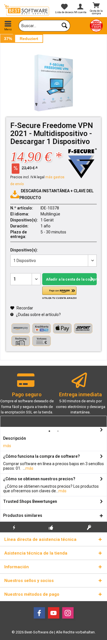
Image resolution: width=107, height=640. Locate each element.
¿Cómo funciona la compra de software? (41, 456)
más (7, 445)
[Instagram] (68, 613)
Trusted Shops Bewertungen (30, 501)
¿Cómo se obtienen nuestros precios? (39, 479)
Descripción (14, 438)
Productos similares (22, 515)
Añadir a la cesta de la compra (71, 279)
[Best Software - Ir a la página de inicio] (26, 10)
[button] (59, 293)
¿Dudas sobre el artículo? (38, 314)
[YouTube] (53, 613)
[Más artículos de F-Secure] (82, 163)
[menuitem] (8, 25)
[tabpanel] (27, 396)
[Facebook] (39, 613)
